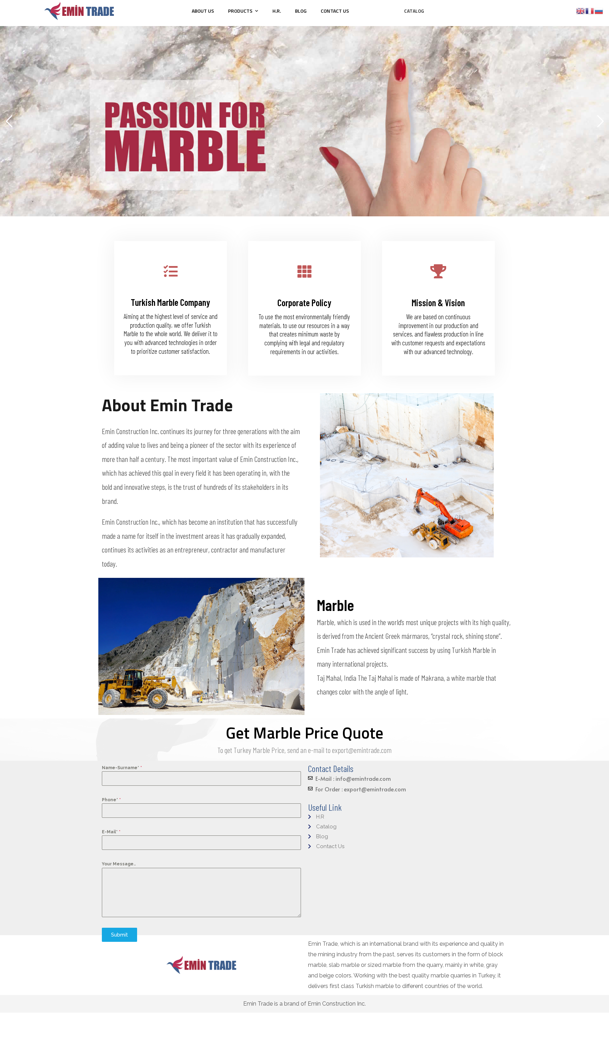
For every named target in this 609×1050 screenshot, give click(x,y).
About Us (203, 10)
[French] (590, 10)
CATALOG (414, 10)
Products (240, 10)
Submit (119, 935)
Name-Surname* (122, 767)
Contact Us (335, 10)
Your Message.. (119, 863)
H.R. (276, 10)
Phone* (111, 799)
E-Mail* (111, 831)
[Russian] (599, 10)
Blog (301, 10)
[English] (580, 10)
